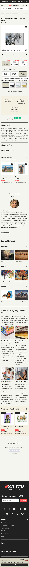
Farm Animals (15, 13)
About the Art (6, 125)
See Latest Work (5, 232)
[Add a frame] (5, 50)
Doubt (17, 177)
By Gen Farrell (4, 23)
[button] (6, 63)
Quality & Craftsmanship (7, 525)
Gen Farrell (3, 178)
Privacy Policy (5, 528)
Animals (8, 13)
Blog (2, 536)
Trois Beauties (19, 426)
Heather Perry (4, 428)
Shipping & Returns (8, 150)
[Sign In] (22, 5)
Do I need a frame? (23, 80)
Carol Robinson (18, 428)
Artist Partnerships (6, 531)
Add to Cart (14, 565)
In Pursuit (4, 177)
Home (2, 13)
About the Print (6, 145)
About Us (3, 523)
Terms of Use (4, 533)
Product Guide (24, 58)
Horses (2, 15)
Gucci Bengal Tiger (6, 426)
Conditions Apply (15, 111)
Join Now (23, 500)
